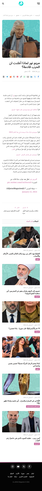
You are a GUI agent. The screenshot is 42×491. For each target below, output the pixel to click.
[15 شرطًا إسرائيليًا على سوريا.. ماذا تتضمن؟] (21, 312)
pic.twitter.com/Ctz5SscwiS (19, 182)
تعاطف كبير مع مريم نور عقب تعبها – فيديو (24, 109)
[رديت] (10, 77)
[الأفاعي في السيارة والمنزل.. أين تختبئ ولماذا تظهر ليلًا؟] (21, 384)
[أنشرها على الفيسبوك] (38, 77)
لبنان (32, 473)
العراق (12, 473)
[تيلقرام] (7, 77)
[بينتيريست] (17, 77)
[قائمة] (38, 3)
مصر (28, 473)
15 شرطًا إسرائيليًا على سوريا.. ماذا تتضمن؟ (24, 328)
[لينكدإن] (31, 77)
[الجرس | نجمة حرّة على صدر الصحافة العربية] (21, 3)
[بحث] (3, 3)
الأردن (17, 473)
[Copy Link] (20, 77)
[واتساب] (24, 77)
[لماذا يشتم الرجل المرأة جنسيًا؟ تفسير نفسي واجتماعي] (21, 347)
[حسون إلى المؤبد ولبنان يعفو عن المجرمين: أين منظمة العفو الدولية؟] (21, 274)
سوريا (22, 473)
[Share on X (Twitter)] (34, 77)
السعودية (31, 476)
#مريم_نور (33, 179)
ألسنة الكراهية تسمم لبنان (11, 211)
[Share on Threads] (3, 77)
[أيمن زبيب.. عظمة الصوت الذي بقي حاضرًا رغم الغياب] (21, 421)
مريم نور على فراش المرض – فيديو (26, 154)
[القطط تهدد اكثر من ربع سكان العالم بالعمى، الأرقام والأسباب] (21, 237)
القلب (13, 149)
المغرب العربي (23, 476)
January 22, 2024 (29, 192)
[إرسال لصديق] (27, 77)
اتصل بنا (10, 476)
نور (13, 95)
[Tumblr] (14, 77)
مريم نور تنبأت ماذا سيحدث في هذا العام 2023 (23, 132)
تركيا (15, 476)
